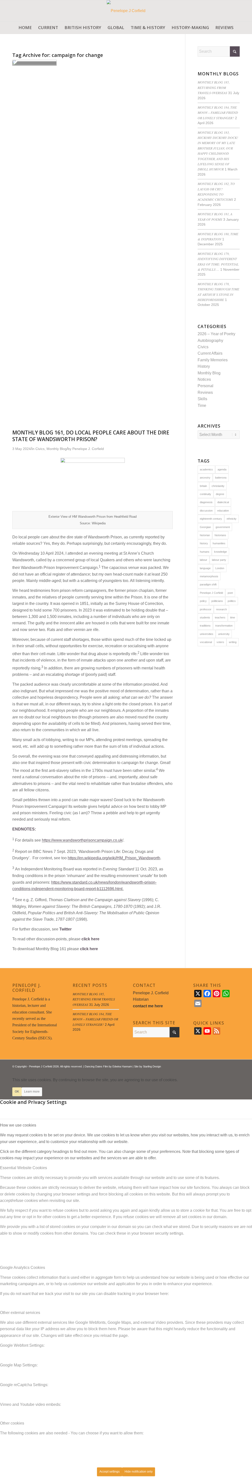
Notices (204, 379)
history (204, 543)
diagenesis (206, 502)
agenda (222, 469)
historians (220, 535)
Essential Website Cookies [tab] (23, 1168)
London (219, 568)
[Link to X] (221, 1065)
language (205, 568)
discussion (206, 510)
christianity (218, 485)
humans (204, 551)
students (205, 617)
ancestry (205, 477)
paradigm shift (208, 584)
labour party (219, 559)
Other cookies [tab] (12, 1423)
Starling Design (152, 1066)
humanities (219, 543)
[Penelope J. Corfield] (126, 10)
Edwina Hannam (122, 1066)
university (224, 633)
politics (232, 600)
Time (202, 405)
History (204, 366)
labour (203, 559)
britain (203, 485)
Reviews (205, 392)
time (232, 617)
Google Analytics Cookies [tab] (22, 1267)
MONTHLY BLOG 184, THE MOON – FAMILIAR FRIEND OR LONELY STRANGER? (218, 112)
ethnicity (231, 518)
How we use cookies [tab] (18, 1125)
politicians (217, 600)
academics (206, 469)
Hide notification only (139, 1471)
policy (203, 600)
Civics (203, 347)
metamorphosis (209, 576)
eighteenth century (211, 518)
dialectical (223, 502)
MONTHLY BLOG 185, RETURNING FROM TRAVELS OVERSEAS (214, 87)
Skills (202, 399)
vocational (206, 642)
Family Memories (213, 360)
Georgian (205, 527)
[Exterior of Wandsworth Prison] (34, 63)
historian (205, 535)
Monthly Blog (209, 373)
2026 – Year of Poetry (216, 334)
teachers (220, 617)
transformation (224, 625)
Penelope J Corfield (211, 592)
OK (17, 1091)
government (223, 527)
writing (232, 642)
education (223, 510)
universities (206, 633)
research (221, 609)
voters (220, 642)
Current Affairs (210, 353)
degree (220, 494)
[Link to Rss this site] (228, 1065)
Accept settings (109, 1471)
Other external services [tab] (20, 1313)
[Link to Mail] (236, 1065)
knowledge (220, 551)
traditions (205, 625)
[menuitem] (25, 27)
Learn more (32, 1091)
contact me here (148, 1006)
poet (230, 592)
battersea (220, 477)
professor (205, 609)
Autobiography (210, 340)
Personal (205, 386)
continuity (205, 494)
